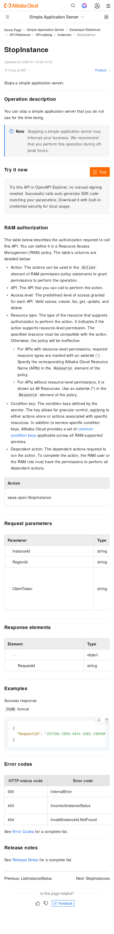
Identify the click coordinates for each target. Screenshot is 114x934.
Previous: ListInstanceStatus (28, 878)
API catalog (44, 34)
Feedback (65, 903)
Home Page (12, 30)
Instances (64, 34)
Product (100, 70)
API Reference (20, 34)
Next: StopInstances (93, 878)
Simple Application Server (45, 29)
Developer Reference (84, 29)
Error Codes (23, 831)
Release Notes (25, 859)
